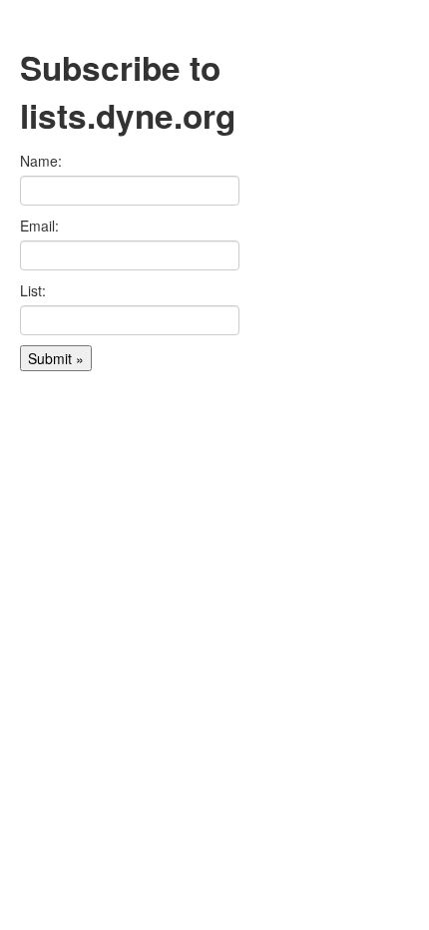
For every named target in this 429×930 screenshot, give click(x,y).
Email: (39, 225)
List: (33, 290)
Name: (41, 161)
